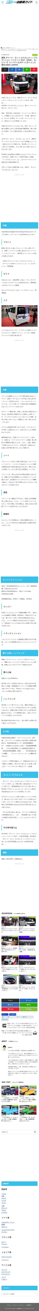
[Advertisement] (19, 26)
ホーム (9, 1305)
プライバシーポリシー (19, 1305)
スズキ (3, 1210)
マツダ (3, 1200)
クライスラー (5, 1274)
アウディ (4, 1232)
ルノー (3, 1242)
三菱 (2, 1206)
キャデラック (5, 1272)
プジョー (4, 1244)
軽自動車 (5, 1019)
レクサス (4, 1212)
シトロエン (5, 1247)
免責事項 (29, 1305)
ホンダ (3, 1198)
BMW (3, 1224)
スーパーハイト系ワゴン (15, 1017)
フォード (4, 1269)
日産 (2, 1196)
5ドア (4, 1017)
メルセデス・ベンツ (8, 1222)
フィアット (5, 1260)
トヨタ (3, 1194)
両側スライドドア (28, 1017)
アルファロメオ (6, 1257)
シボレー (4, 1279)
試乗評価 (13, 1014)
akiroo (10, 1047)
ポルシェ (4, 1227)
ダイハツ (5, 1014)
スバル (3, 1203)
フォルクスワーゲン (8, 1230)
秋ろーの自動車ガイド (18, 1308)
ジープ (3, 1277)
